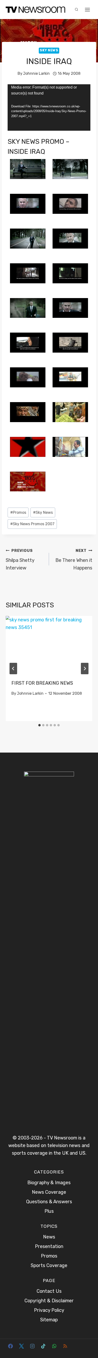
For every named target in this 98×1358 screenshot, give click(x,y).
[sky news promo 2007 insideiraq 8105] (70, 308)
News (49, 1237)
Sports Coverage (49, 1265)
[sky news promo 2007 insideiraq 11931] (70, 377)
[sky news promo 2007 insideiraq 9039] (27, 343)
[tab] (39, 725)
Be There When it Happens (73, 559)
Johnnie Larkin (36, 73)
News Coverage (49, 1192)
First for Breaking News (42, 683)
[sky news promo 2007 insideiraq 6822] (27, 273)
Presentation (49, 1246)
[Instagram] (32, 1346)
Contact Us (49, 1291)
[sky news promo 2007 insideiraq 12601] (70, 412)
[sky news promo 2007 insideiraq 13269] (70, 447)
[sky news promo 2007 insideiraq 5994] (70, 273)
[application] (49, 107)
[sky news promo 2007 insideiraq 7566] (27, 308)
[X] (21, 1346)
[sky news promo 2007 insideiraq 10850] (27, 377)
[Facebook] (10, 1346)
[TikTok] (43, 1346)
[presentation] (49, 645)
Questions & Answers (49, 1201)
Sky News (49, 50)
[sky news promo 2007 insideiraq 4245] (27, 239)
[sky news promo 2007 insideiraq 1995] (27, 204)
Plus (49, 1211)
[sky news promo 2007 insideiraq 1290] (27, 169)
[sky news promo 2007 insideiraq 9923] (70, 343)
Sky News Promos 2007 (32, 524)
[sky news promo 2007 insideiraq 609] (70, 169)
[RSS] (65, 1346)
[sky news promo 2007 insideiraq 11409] (27, 412)
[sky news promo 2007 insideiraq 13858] (27, 447)
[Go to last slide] (13, 668)
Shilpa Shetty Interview (20, 559)
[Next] (84, 668)
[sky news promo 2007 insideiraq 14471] (27, 482)
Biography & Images (49, 1182)
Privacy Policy (49, 1310)
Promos (18, 512)
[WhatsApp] (54, 1346)
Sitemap (49, 1320)
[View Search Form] (76, 9)
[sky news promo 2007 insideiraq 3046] (70, 204)
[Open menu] (87, 9)
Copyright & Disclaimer (49, 1300)
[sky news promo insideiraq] (70, 239)
